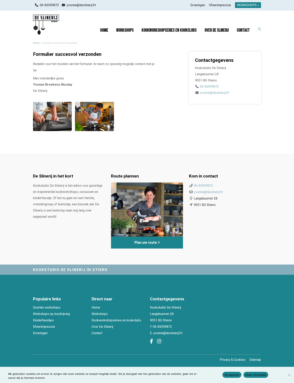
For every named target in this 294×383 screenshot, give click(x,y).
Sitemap (255, 360)
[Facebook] (151, 341)
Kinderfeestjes (43, 320)
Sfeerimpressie (220, 5)
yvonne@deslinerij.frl (81, 5)
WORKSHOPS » (248, 5)
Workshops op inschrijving (51, 314)
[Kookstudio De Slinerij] (46, 25)
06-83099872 (49, 5)
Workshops (125, 30)
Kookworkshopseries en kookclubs (169, 30)
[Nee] (289, 375)
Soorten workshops (46, 307)
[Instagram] (159, 341)
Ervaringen (197, 5)
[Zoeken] (259, 29)
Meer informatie (255, 374)
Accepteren (232, 374)
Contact (243, 30)
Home (104, 30)
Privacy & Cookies (232, 360)
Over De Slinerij (217, 30)
